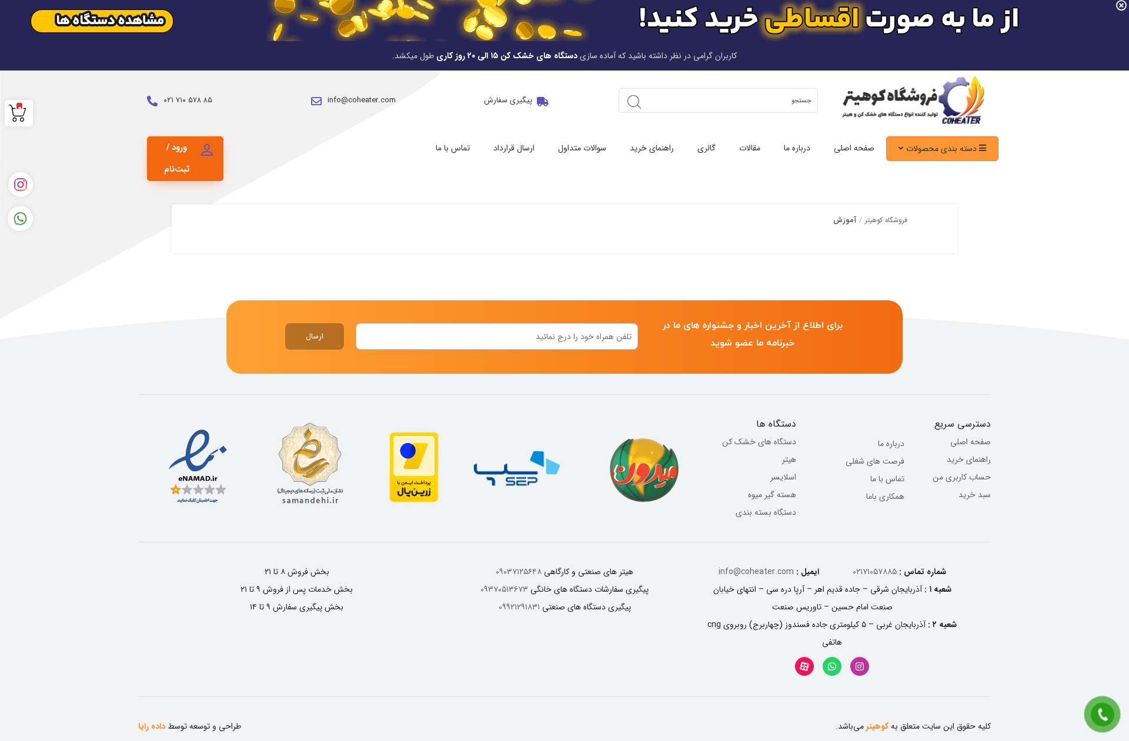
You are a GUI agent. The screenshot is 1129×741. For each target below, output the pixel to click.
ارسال (314, 336)
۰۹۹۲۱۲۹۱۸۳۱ (519, 607)
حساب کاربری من (962, 477)
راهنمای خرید (652, 148)
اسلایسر (783, 477)
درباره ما (797, 148)
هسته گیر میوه (772, 494)
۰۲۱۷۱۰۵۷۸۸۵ (875, 571)
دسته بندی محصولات (942, 148)
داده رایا (151, 726)
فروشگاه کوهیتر (886, 220)
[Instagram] (859, 666)
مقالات (749, 148)
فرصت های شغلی (875, 461)
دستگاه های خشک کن (759, 441)
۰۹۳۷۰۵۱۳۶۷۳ (504, 589)
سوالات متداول (582, 148)
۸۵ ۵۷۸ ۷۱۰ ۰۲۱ (187, 100)
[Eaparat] (804, 666)
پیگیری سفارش (508, 100)
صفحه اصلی (854, 148)
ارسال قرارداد (514, 148)
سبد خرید (974, 494)
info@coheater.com (362, 100)
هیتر (789, 459)
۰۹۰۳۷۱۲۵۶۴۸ (519, 571)
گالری (706, 148)
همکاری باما (885, 496)
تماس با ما (453, 148)
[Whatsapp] (832, 666)
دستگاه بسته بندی (766, 512)
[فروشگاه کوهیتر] (910, 100)
